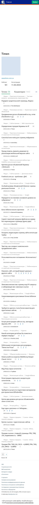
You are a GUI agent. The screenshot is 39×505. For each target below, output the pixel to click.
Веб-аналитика (6, 469)
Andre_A (13, 301)
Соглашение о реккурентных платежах (13, 487)
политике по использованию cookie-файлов (19, 503)
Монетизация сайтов (16, 183)
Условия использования (8, 480)
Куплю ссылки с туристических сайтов (16, 422)
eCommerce (5, 474)
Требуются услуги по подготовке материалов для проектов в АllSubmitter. (18, 391)
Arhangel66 (14, 350)
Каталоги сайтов (30, 366)
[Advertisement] (19, 9)
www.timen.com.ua (8, 78)
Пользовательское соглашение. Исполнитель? (19, 257)
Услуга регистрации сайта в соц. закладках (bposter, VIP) (17, 322)
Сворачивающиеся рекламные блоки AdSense (19, 296)
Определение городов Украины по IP (15, 126)
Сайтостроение (14, 123)
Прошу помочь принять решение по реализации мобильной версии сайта (16, 152)
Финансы (32, 354)
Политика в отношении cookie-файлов (13, 485)
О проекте (4, 477)
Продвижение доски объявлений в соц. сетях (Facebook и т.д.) (18, 115)
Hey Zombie (14, 237)
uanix (12, 313)
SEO (3, 464)
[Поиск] (30, 2)
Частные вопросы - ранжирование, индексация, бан (17, 97)
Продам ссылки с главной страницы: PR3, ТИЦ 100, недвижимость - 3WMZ (19, 434)
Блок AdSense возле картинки (13, 210)
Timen (13, 119)
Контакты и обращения (8, 489)
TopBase (13, 371)
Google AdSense (30, 183)
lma (12, 203)
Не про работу (14, 330)
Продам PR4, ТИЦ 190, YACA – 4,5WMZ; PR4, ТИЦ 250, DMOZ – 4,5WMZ (19, 445)
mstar (12, 383)
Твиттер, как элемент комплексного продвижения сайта (15, 247)
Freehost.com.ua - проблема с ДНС (14, 176)
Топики (6, 92)
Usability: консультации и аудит (11, 162)
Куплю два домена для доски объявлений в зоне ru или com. (18, 400)
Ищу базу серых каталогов (11, 369)
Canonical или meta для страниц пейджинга (18, 137)
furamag (13, 179)
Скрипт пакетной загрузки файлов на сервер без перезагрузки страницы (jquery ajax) (18, 220)
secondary (14, 142)
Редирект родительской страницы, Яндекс (17, 101)
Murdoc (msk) (15, 338)
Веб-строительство (28, 123)
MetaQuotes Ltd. (13, 494)
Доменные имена (27, 174)
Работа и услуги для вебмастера (20, 160)
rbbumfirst (14, 224)
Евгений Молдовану (17, 212)
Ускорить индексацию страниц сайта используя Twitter (19, 234)
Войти (35, 2)
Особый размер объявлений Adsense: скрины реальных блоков (18, 187)
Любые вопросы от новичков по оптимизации (19, 134)
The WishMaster (15, 106)
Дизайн (34, 305)
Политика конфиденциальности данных (13, 482)
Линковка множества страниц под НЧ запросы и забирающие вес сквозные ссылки (19, 285)
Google (27, 195)
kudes (13, 425)
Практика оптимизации (17, 96)
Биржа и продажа (15, 417)
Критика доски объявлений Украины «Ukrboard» (15, 166)
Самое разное (25, 387)
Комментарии (22, 92)
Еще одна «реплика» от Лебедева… (15, 408)
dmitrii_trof (14, 156)
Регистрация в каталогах (9, 319)
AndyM (13, 262)
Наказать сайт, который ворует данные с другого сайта (17, 272)
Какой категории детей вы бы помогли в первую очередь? (17, 334)
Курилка (23, 330)
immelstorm (14, 326)
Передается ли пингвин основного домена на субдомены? (19, 199)
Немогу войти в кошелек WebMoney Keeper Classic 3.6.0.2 (18, 358)
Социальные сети (7, 467)
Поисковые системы (16, 110)
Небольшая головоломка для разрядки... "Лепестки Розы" (17, 346)
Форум (5, 96)
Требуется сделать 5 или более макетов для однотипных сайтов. (18, 309)
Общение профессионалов (18, 354)
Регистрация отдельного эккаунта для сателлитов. (16, 379)
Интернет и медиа (7, 472)
